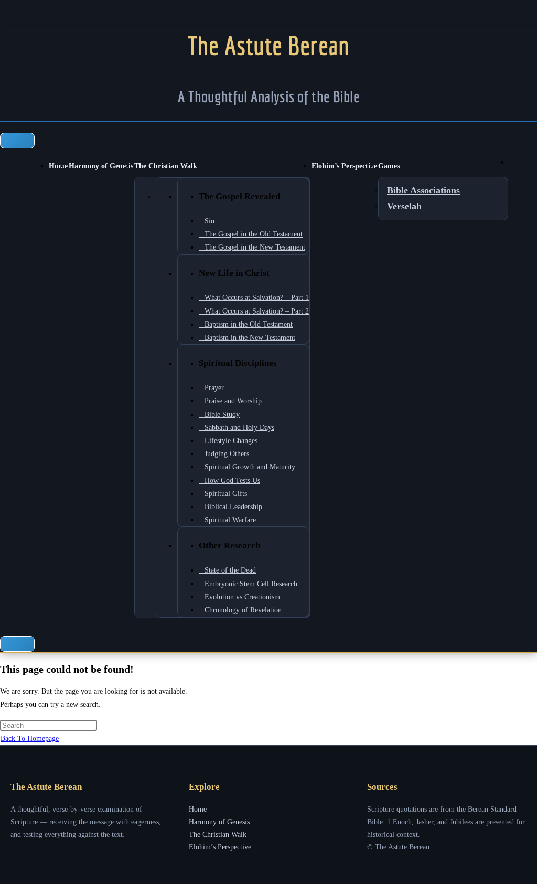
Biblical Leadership (233, 507)
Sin (209, 221)
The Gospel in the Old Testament (254, 234)
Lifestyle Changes (231, 441)
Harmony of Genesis (101, 166)
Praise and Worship (233, 401)
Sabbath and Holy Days (239, 428)
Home (58, 166)
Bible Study (222, 414)
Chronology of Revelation (243, 610)
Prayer (214, 388)
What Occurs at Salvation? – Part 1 (257, 297)
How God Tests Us (232, 480)
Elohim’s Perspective (344, 166)
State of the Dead (230, 570)
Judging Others (227, 454)
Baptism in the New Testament (250, 337)
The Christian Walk (165, 166)
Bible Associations (423, 190)
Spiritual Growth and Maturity (250, 467)
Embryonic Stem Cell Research (251, 584)
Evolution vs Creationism (242, 597)
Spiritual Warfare (230, 520)
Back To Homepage (30, 738)
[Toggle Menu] (17, 140)
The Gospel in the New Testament (255, 247)
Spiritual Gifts (226, 494)
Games (389, 166)
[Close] (17, 644)
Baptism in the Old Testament (249, 324)
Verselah (404, 206)
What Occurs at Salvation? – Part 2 (257, 311)
